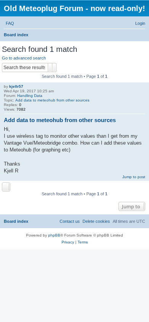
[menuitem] (10, 23)
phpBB (54, 235)
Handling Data (29, 95)
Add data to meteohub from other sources (52, 100)
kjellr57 (16, 86)
